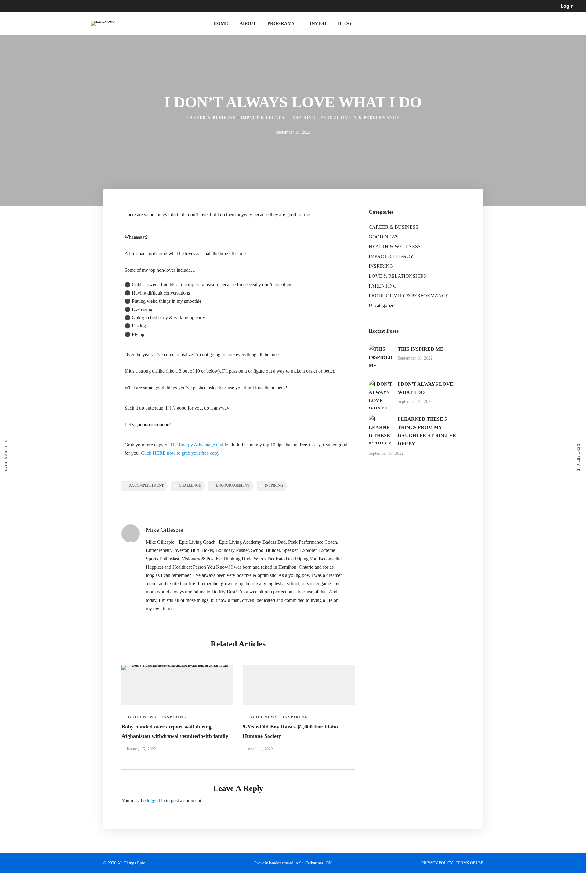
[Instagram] (122, 6)
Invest (318, 23)
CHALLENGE (190, 485)
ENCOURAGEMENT (232, 485)
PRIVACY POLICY (437, 862)
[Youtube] (111, 6)
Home (220, 23)
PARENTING (383, 285)
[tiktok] (133, 6)
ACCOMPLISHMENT (146, 485)
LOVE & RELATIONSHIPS (397, 276)
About (248, 23)
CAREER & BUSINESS (211, 118)
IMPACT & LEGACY (263, 118)
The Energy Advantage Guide (199, 444)
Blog (345, 23)
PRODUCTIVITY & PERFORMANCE (360, 118)
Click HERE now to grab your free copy (180, 453)
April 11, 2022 (260, 749)
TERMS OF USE (469, 862)
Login (567, 6)
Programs (280, 23)
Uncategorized (383, 305)
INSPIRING (303, 118)
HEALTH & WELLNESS (395, 246)
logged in (156, 800)
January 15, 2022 (141, 749)
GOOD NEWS (142, 717)
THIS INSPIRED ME (420, 349)
